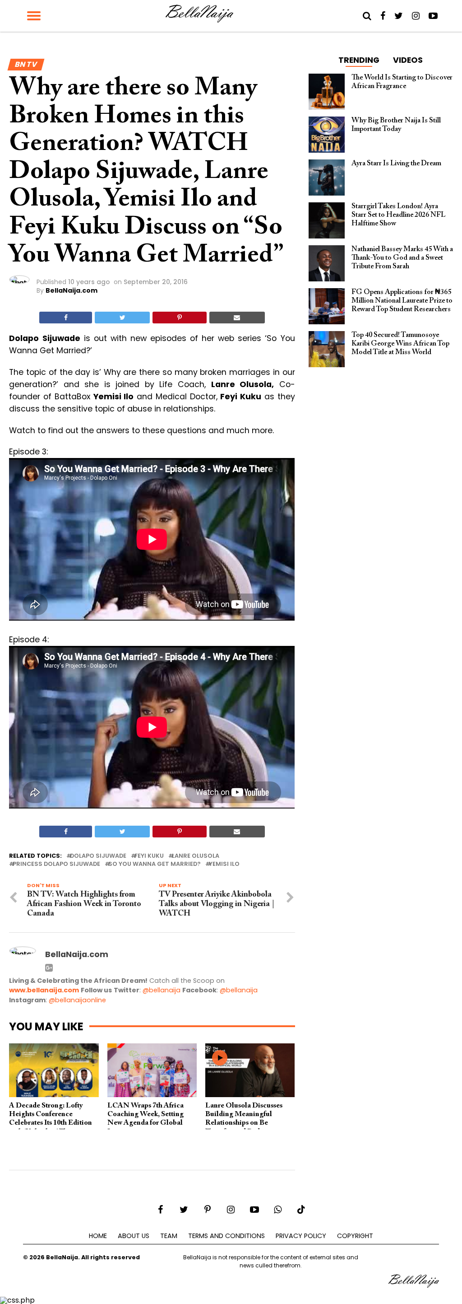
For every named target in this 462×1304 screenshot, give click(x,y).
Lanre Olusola (195, 856)
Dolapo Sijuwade (98, 856)
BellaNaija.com (71, 290)
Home (98, 1235)
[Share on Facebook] (65, 317)
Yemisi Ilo (224, 864)
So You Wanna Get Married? (154, 864)
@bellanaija (161, 990)
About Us (133, 1235)
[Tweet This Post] (122, 317)
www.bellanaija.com (44, 990)
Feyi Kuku (149, 856)
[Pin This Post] (179, 317)
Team (168, 1235)
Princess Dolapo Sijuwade (56, 864)
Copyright (355, 1235)
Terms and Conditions (226, 1235)
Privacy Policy (301, 1235)
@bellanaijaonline (77, 1000)
